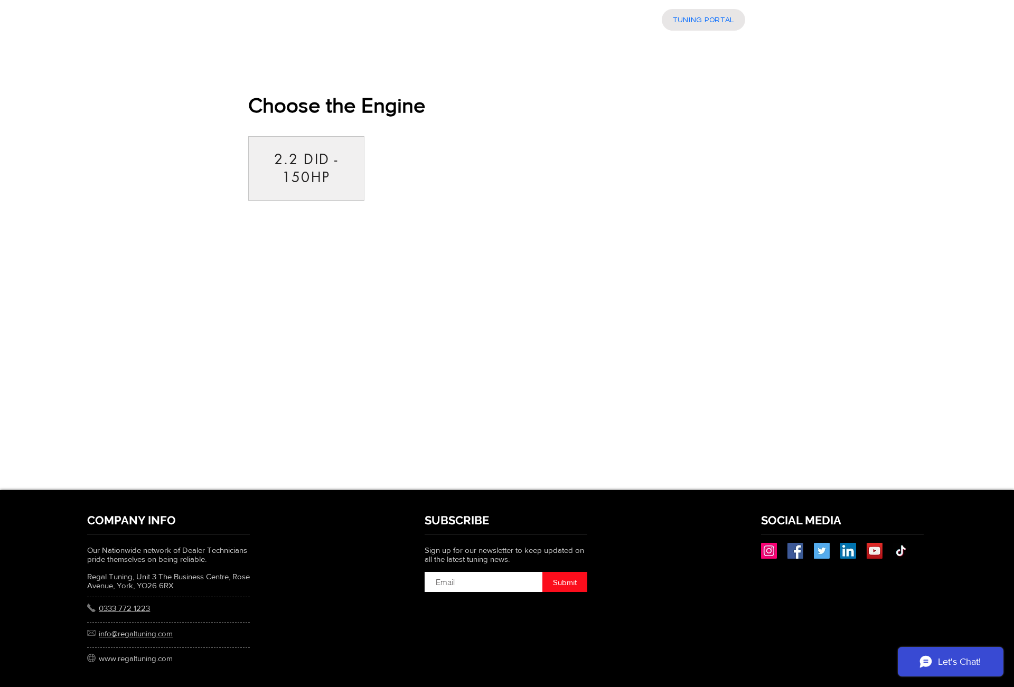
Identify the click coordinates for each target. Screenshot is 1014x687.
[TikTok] (901, 551)
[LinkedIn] (848, 551)
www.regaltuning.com (136, 658)
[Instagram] (769, 551)
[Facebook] (795, 551)
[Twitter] (822, 551)
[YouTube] (874, 551)
